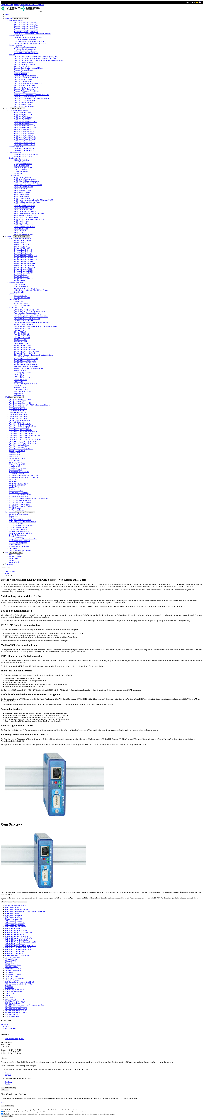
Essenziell (7, 1110)
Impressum (4, 1025)
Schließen (5, 1090)
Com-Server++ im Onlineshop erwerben (14, 902)
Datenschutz (5, 1026)
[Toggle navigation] (41, 11)
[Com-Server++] (102, 860)
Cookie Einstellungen (8, 1088)
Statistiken (7, 1112)
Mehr (2, 1102)
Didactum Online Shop (8, 1028)
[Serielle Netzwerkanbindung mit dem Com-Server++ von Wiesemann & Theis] (54, 819)
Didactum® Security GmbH (14, 1039)
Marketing (7, 1114)
